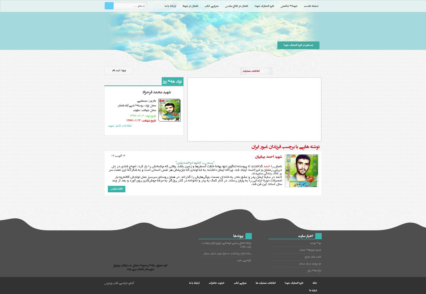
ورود (124, 70)
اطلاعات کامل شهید (120, 125)
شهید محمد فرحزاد (157, 92)
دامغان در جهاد (190, 6)
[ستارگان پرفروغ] (141, 251)
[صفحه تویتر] (301, 70)
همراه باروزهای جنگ (310, 250)
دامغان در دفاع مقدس (236, 6)
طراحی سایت (244, 260)
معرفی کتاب (212, 6)
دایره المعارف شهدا (264, 6)
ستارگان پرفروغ (206, 39)
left (144, 131)
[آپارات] (293, 70)
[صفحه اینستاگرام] (317, 70)
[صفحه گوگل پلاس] (285, 70)
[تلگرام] (309, 70)
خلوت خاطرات (217, 283)
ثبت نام (116, 70)
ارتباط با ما (170, 6)
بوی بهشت (315, 243)
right (148, 131)
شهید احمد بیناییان (268, 156)
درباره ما (313, 290)
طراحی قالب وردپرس (116, 283)
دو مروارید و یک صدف (310, 263)
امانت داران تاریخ (313, 256)
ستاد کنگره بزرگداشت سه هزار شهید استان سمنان (227, 253)
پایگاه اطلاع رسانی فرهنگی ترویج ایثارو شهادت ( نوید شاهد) (226, 245)
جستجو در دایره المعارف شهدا (298, 45)
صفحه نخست (311, 6)
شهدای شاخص (289, 6)
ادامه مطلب (116, 188)
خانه (315, 283)
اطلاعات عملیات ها (266, 283)
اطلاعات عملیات (251, 71)
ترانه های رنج (314, 270)
